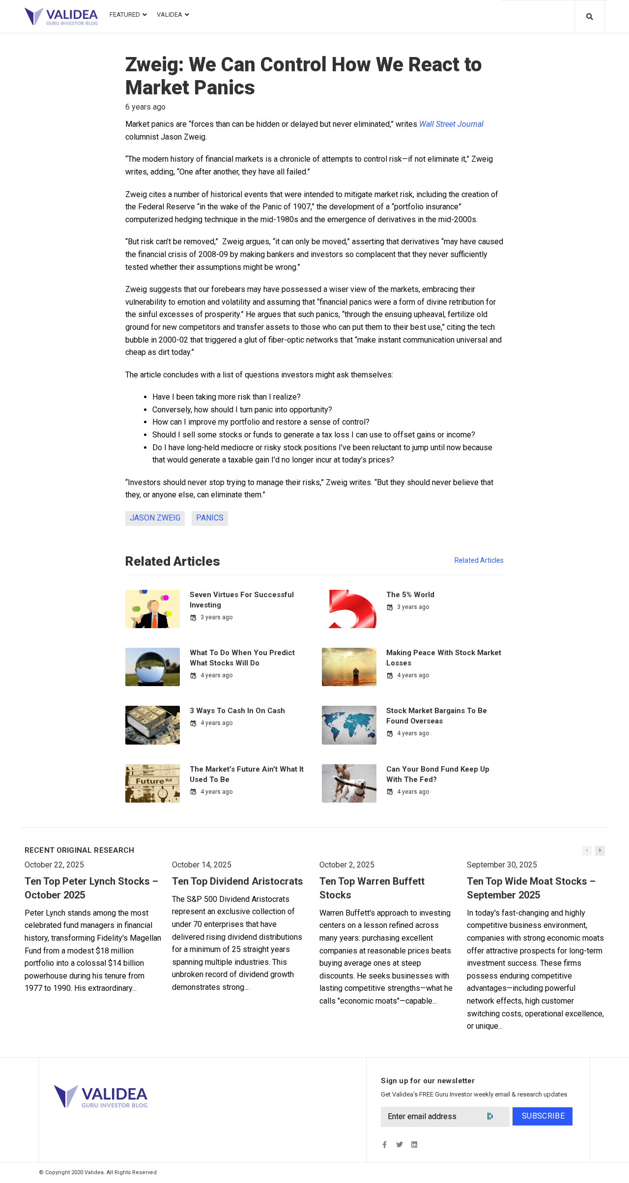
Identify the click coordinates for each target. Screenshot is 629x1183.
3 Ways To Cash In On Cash (237, 710)
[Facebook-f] (384, 1144)
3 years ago (216, 617)
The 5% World (410, 594)
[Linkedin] (414, 1144)
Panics (210, 517)
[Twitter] (399, 1144)
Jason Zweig (155, 517)
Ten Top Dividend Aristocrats (237, 881)
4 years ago (216, 675)
